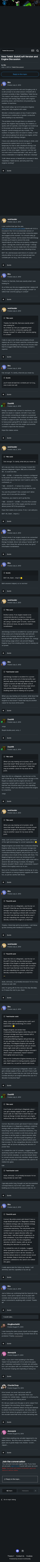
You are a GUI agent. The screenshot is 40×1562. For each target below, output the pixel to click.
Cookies (29, 1556)
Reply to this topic (20, 74)
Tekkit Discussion (18, 67)
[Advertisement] (20, 27)
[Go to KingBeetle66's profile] (4, 1325)
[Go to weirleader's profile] (4, 220)
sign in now (15, 1466)
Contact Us (20, 1556)
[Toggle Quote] (5, 318)
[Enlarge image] (21, 578)
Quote (9, 171)
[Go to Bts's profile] (4, 84)
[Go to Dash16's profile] (4, 405)
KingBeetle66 (14, 1324)
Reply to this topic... (13, 1479)
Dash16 (11, 403)
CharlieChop (13, 1385)
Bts (5, 65)
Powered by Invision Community (20, 1559)
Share (10, 1491)
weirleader (12, 219)
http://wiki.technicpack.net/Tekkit (13, 228)
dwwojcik (12, 1352)
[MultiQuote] (3, 170)
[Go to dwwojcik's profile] (4, 1354)
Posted (14, 85)
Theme (10, 1556)
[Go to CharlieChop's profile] (4, 1387)
